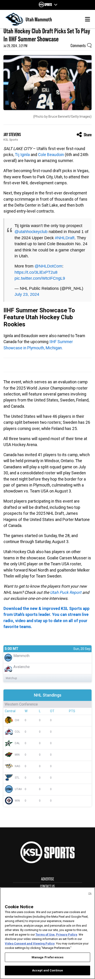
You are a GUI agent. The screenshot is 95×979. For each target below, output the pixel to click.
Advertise (47, 879)
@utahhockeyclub (31, 231)
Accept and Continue (47, 970)
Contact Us (47, 886)
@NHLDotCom (48, 266)
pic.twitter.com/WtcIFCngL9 (40, 278)
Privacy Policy (66, 934)
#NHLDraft (64, 238)
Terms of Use (45, 934)
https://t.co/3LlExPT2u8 (36, 272)
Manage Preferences (47, 957)
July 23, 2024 (27, 294)
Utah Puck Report (65, 592)
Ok (90, 893)
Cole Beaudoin (51, 154)
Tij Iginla (22, 154)
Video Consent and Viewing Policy (30, 943)
